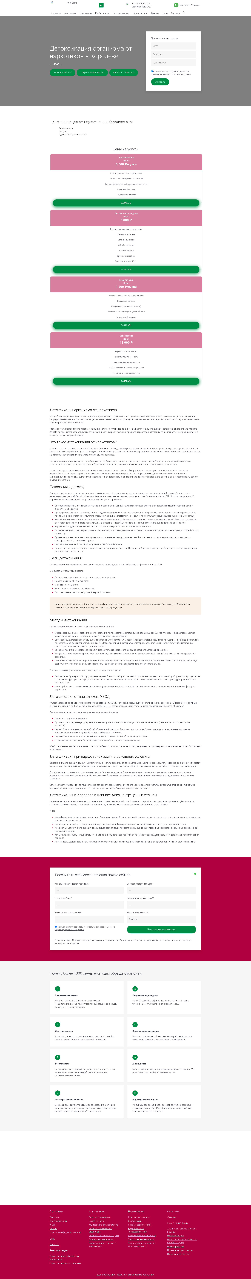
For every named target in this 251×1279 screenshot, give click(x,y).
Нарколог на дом (175, 1235)
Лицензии (54, 1217)
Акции (53, 1225)
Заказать (126, 203)
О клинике (56, 13)
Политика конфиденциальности (65, 1232)
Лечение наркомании (138, 1217)
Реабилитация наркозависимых (65, 1263)
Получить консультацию (92, 72)
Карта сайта (173, 1211)
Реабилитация (102, 13)
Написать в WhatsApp (189, 5)
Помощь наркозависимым (141, 1239)
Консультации (140, 13)
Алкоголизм (70, 13)
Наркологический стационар (142, 1235)
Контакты (175, 13)
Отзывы (53, 1228)
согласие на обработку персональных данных (171, 74)
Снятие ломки (134, 1221)
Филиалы (154, 13)
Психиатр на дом (175, 1246)
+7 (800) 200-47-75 (141, 3)
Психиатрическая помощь (180, 1250)
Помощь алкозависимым (101, 1239)
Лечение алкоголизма (99, 1217)
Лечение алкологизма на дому (104, 1235)
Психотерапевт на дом (178, 1254)
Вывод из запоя (96, 1221)
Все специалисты (58, 1221)
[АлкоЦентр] (65, 5)
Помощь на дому (121, 13)
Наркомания (86, 13)
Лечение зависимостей (139, 1225)
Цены (165, 13)
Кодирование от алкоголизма (103, 1225)
